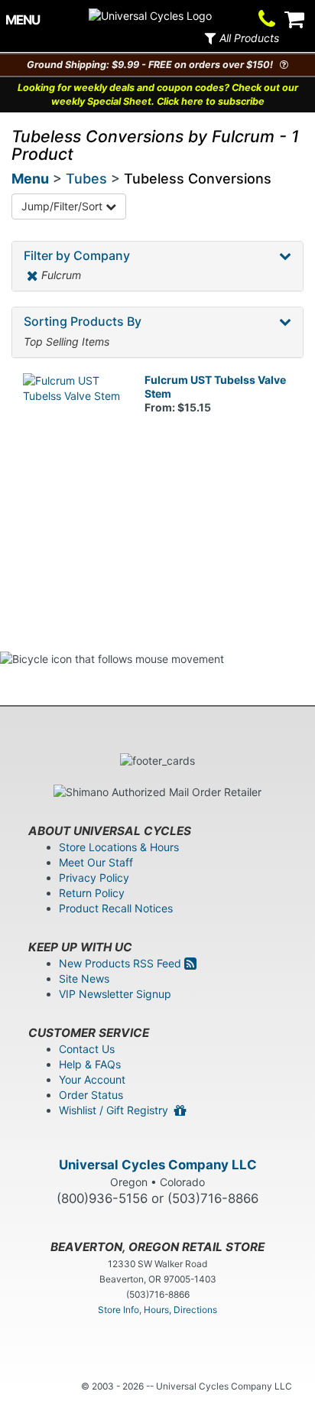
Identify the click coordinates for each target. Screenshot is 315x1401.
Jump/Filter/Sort (63, 206)
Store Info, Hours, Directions (157, 1309)
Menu (30, 179)
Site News (84, 978)
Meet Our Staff (96, 862)
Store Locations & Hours (119, 846)
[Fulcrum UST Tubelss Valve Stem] (72, 422)
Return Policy (92, 892)
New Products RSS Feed (121, 963)
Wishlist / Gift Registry (116, 1110)
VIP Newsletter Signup (115, 993)
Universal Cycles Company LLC (158, 1164)
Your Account (92, 1079)
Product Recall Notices (116, 908)
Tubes (86, 179)
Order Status (91, 1094)
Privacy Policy (94, 877)
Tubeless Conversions (197, 179)
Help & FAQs (90, 1064)
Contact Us (87, 1048)
